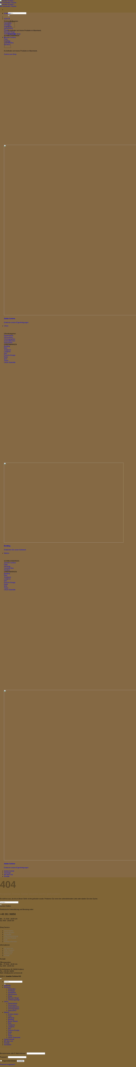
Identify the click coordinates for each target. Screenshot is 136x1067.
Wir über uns (8, 874)
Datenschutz (8, 952)
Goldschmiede (9, 871)
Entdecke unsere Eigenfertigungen (16, 322)
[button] (7, 19)
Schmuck (7, 13)
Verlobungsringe (14, 1000)
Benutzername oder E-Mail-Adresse (13, 1053)
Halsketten (12, 989)
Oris (9, 1028)
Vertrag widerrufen (10, 941)
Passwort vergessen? (7, 1064)
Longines (11, 1027)
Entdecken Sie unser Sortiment (15, 550)
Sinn (9, 1034)
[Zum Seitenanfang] (1, 978)
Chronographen (13, 1009)
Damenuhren (12, 1003)
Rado (10, 1032)
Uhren (6, 326)
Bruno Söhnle (13, 1021)
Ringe (10, 996)
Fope (10, 1016)
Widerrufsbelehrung (11, 936)
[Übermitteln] (9, 15)
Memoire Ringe (13, 998)
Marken (6, 553)
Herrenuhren (12, 1005)
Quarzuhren (12, 1010)
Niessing (11, 1018)
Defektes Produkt (10, 938)
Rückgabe (7, 934)
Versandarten (8, 931)
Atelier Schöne (9, 864)
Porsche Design (13, 1030)
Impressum (8, 954)
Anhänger (11, 991)
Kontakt (6, 876)
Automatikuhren (13, 1007)
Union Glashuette (14, 1037)
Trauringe (7, 873)
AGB (5, 940)
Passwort (4, 1057)
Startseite (7, 985)
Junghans (11, 1025)
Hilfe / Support (9, 950)
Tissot (10, 1036)
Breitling (11, 1019)
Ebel (9, 1023)
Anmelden (20, 1061)
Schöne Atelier (13, 1014)
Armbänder (12, 992)
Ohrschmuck (12, 994)
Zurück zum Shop (10, 54)
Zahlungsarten (9, 932)
